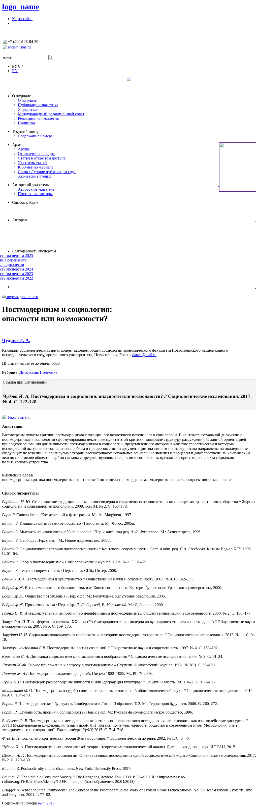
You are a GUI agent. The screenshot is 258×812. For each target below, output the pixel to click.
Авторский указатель (30, 185)
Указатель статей (32, 162)
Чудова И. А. (16, 340)
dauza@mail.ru (144, 355)
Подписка (26, 123)
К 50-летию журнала (35, 167)
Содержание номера (35, 136)
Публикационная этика (38, 105)
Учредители (28, 109)
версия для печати (22, 297)
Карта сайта (22, 19)
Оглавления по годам (36, 153)
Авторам (19, 220)
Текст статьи (18, 417)
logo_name (20, 6)
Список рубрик (25, 202)
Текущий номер (25, 131)
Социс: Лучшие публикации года (47, 172)
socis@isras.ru (19, 47)
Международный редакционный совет (51, 114)
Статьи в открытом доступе (42, 158)
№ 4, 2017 (46, 803)
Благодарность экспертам (34, 251)
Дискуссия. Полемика (38, 372)
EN (15, 71)
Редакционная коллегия (38, 118)
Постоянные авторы (35, 194)
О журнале (21, 96)
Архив (17, 144)
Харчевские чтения (34, 176)
